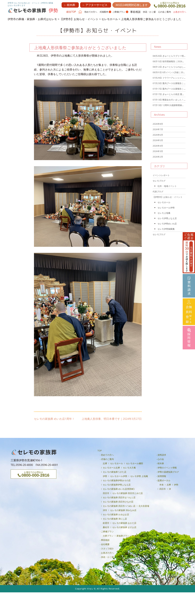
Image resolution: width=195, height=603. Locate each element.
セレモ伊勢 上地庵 (139, 476)
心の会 (161, 459)
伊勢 (105, 476)
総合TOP (71, 11)
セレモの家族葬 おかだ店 (124, 523)
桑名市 (106, 527)
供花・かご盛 (149, 11)
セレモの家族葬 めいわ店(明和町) (119, 488)
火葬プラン (108, 535)
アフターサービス (95, 5)
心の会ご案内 (164, 11)
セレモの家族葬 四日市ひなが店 (118, 501)
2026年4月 (158, 145)
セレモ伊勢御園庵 (166, 228)
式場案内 (104, 11)
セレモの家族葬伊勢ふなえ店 (117, 484)
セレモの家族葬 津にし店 (115, 518)
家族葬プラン (123, 535)
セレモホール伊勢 (166, 207)
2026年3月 (158, 151)
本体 (161, 484)
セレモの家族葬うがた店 (114, 471)
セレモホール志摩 (111, 467)
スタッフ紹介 (107, 548)
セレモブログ (159, 180)
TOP (100, 450)
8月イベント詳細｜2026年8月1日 (173, 72)
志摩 (105, 463)
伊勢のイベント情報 (167, 467)
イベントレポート (161, 175)
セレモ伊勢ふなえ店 (167, 218)
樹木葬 (69, 5)
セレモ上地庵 (164, 212)
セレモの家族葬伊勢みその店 (117, 480)
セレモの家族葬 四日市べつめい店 (119, 505)
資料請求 (162, 454)
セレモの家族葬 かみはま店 (116, 514)
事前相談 (135, 12)
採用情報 (162, 476)
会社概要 (105, 544)
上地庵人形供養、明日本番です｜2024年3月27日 (112, 419)
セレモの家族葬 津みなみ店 (123, 510)
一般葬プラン (138, 535)
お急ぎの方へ (179, 11)
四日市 (106, 493)
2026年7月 (158, 129)
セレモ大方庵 (129, 467)
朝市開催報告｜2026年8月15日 (172, 61)
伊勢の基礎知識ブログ (168, 471)
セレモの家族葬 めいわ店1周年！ (54, 419)
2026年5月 (158, 140)
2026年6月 (158, 134)
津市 (105, 510)
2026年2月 (158, 156)
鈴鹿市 (106, 523)
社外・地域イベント (167, 186)
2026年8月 (158, 123)
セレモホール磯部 (134, 463)
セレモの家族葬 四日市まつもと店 (119, 497)
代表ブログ (158, 191)
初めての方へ (90, 11)
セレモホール (164, 202)
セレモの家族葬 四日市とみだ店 (127, 493)
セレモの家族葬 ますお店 (124, 527)
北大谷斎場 (143, 505)
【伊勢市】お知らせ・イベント (168, 197)
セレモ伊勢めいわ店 (167, 223)
